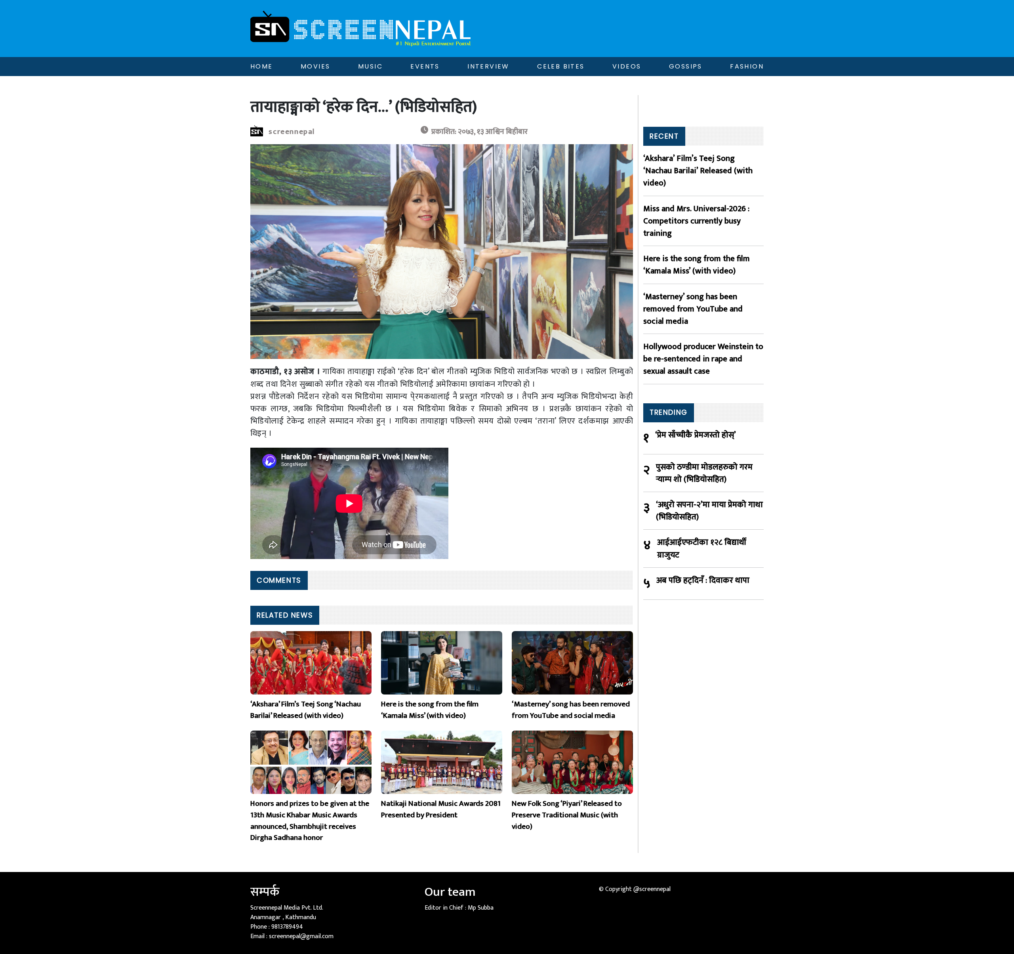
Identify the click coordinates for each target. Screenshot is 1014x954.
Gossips (685, 66)
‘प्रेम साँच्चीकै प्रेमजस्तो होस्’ (695, 435)
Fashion (747, 66)
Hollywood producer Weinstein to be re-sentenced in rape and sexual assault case (703, 359)
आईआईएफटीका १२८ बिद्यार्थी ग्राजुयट (701, 548)
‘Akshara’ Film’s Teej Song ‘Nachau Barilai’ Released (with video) (698, 170)
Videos (626, 66)
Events (424, 66)
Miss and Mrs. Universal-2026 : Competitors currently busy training (696, 221)
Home (261, 66)
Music (370, 66)
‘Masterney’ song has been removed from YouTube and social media (693, 309)
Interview (488, 66)
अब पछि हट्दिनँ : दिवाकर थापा (702, 580)
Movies (315, 66)
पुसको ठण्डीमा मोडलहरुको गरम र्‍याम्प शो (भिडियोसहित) (704, 473)
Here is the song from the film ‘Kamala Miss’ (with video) (696, 264)
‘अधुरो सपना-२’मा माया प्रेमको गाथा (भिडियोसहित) (709, 510)
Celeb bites (560, 66)
